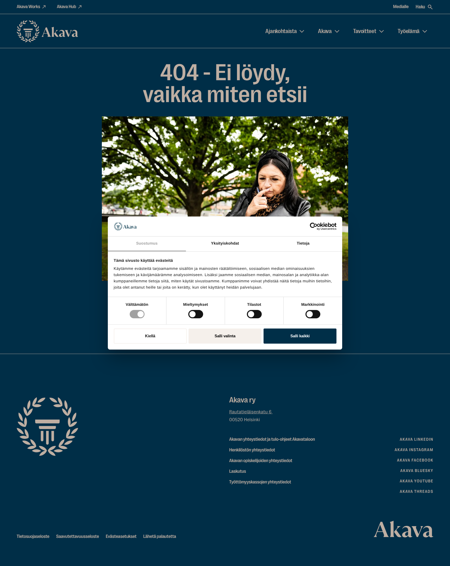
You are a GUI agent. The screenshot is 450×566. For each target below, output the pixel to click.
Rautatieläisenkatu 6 (251, 412)
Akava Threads (416, 491)
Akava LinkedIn (416, 439)
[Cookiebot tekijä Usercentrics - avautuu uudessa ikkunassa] (313, 226)
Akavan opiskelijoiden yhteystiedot (260, 460)
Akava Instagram (414, 449)
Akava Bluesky (416, 470)
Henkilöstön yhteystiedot (252, 450)
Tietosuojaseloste (33, 536)
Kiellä (150, 336)
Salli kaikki (300, 336)
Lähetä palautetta (159, 536)
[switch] (195, 313)
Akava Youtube (416, 481)
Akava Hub (66, 6)
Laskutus (237, 471)
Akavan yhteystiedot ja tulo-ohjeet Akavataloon (272, 439)
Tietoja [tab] (303, 243)
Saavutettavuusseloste (77, 536)
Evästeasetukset (121, 536)
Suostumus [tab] (147, 243)
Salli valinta (225, 336)
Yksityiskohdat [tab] (225, 243)
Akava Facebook (415, 460)
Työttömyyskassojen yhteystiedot (260, 482)
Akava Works (28, 6)
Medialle (401, 6)
